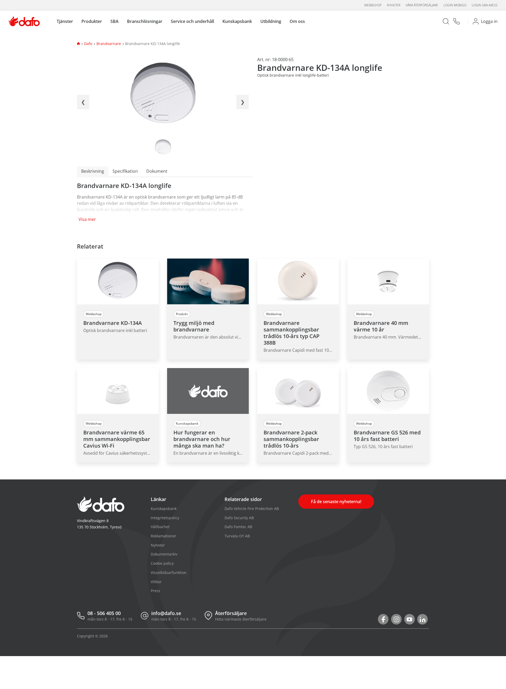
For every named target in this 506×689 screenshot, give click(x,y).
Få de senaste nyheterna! (336, 501)
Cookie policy (162, 563)
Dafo (88, 43)
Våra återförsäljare (422, 5)
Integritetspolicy (165, 517)
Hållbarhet (160, 526)
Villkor (156, 581)
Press (155, 590)
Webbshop (373, 5)
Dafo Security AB (239, 517)
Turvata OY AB (237, 535)
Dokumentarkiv (164, 554)
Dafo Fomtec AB (238, 526)
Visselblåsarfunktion (169, 572)
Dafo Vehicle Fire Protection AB (252, 508)
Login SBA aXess (485, 5)
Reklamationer (163, 535)
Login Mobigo (455, 5)
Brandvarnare (108, 43)
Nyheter (393, 5)
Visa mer (87, 219)
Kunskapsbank (164, 508)
